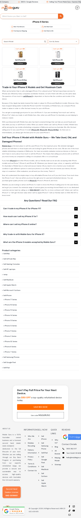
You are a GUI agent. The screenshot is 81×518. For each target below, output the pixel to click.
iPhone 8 (13, 161)
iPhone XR (35, 130)
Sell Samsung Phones (11, 357)
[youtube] (74, 511)
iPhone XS (43, 130)
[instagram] (74, 506)
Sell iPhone (7, 295)
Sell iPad (6, 368)
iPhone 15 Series (11, 310)
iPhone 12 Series (11, 326)
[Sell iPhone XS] (20, 52)
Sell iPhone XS (20, 60)
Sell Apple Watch (9, 285)
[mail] (69, 515)
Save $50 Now (40, 407)
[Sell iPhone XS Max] (20, 73)
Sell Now (20, 63)
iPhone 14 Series (11, 315)
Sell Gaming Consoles (11, 264)
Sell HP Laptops (9, 269)
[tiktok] (69, 511)
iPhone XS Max (53, 130)
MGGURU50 (40, 415)
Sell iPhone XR (57, 60)
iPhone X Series (10, 336)
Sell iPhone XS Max (20, 80)
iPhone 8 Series (10, 347)
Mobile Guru (6, 146)
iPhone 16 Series (11, 305)
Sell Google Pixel (9, 362)
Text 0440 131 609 (73, 453)
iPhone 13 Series (11, 320)
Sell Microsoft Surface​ (11, 290)
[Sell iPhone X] (58, 73)
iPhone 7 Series (10, 352)
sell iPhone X (28, 96)
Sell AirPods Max (9, 259)
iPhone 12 (33, 181)
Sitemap (58, 464)
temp (5, 274)
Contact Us (32, 470)
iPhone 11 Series (10, 331)
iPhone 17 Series (11, 299)
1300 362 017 (35, 190)
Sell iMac (6, 253)
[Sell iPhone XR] (58, 52)
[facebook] (69, 506)
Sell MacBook (8, 280)
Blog (56, 447)
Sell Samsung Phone (44, 446)
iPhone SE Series (11, 341)
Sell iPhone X (57, 80)
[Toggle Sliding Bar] (77, 7)
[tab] (40, 208)
